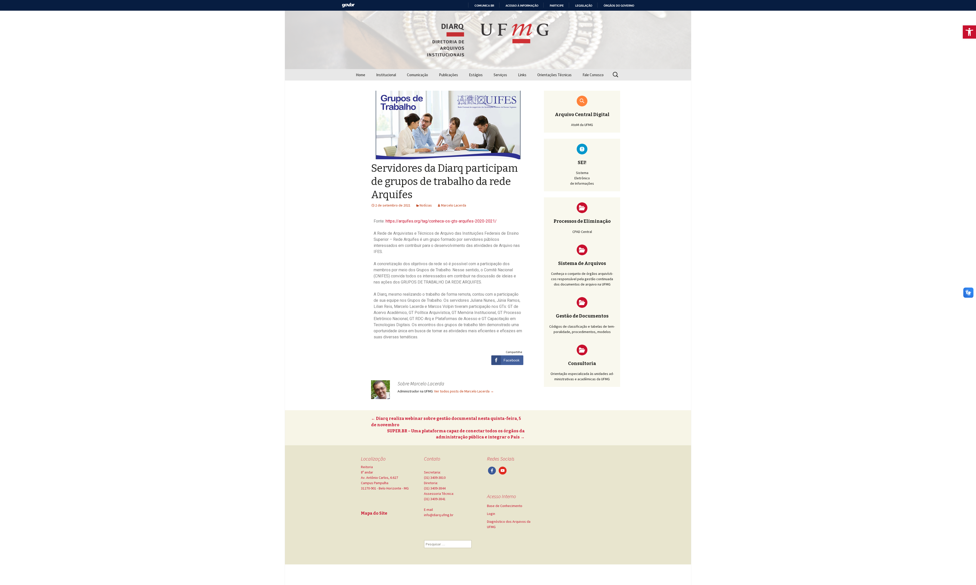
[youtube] (503, 470)
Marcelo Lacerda (453, 205)
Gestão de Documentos (582, 316)
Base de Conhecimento (504, 505)
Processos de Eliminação (582, 221)
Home (360, 74)
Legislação (583, 5)
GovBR (348, 5)
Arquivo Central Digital (582, 114)
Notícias (426, 205)
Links (522, 74)
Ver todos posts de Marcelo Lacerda (464, 391)
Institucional (386, 74)
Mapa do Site (374, 513)
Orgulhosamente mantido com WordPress (388, 574)
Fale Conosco (593, 74)
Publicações (448, 74)
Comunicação (417, 74)
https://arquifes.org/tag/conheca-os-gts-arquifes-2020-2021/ (441, 221)
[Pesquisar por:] (616, 74)
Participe (557, 5)
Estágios (476, 74)
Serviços (500, 74)
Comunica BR (484, 5)
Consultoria (582, 363)
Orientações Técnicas (554, 74)
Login (491, 513)
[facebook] (492, 470)
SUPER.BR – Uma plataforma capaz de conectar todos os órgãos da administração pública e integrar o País (456, 434)
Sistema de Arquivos (582, 263)
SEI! (582, 162)
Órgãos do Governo (619, 5)
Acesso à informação (522, 5)
